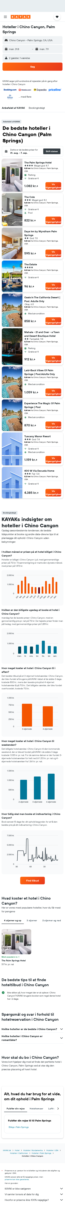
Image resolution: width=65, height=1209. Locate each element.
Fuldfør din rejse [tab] (16, 1108)
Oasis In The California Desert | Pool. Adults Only (42, 299)
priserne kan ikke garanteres (17, 1179)
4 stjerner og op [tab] (12, 920)
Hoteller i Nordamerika (33, 1150)
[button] (5, 16)
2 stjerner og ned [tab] (51, 920)
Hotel (17, 1150)
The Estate (30, 264)
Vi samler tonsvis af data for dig (22, 1194)
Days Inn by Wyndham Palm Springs (40, 233)
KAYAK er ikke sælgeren (18, 1188)
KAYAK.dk (7, 1150)
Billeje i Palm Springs (19, 1127)
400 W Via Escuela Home (39, 470)
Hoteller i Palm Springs (41, 1153)
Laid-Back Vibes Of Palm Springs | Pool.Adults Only (39, 372)
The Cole (29, 196)
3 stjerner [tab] (32, 920)
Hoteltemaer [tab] (36, 1108)
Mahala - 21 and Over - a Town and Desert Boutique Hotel (41, 333)
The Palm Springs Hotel (38, 162)
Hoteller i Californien (19, 1153)
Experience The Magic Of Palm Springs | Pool (42, 405)
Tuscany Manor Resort (37, 436)
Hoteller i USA (52, 1150)
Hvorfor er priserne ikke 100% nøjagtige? (27, 1199)
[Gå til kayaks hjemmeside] (20, 17)
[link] (32, 880)
